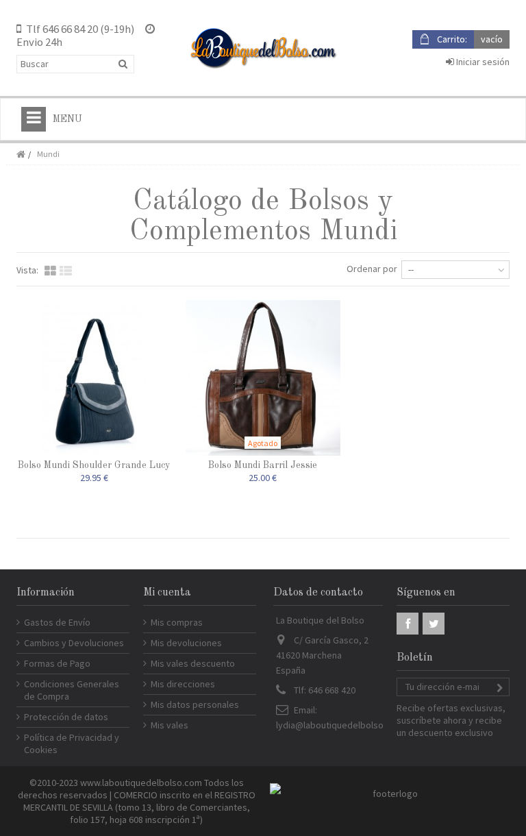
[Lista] (66, 271)
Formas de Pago (57, 663)
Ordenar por (372, 268)
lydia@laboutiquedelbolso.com (339, 725)
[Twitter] (433, 624)
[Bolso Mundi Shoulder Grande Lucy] (94, 378)
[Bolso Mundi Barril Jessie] (263, 378)
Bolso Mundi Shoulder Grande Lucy (94, 465)
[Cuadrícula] (50, 271)
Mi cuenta (167, 592)
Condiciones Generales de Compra (71, 690)
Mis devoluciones (186, 643)
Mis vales (169, 725)
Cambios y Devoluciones (74, 643)
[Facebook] (407, 624)
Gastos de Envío (57, 622)
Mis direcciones (183, 684)
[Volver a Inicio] (20, 154)
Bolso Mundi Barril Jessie (262, 465)
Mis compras (177, 622)
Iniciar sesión (482, 62)
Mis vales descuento (193, 663)
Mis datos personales (195, 704)
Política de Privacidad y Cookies (71, 743)
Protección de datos (66, 717)
